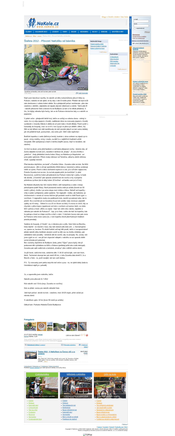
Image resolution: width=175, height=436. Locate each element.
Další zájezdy (122, 69)
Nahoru (125, 424)
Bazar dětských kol (103, 412)
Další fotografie (83, 93)
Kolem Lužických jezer (97, 48)
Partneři (111, 427)
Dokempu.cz (36, 366)
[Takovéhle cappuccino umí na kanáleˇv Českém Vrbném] (42, 331)
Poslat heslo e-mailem (139, 36)
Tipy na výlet (33, 410)
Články (29, 31)
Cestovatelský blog (35, 419)
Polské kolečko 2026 (96, 44)
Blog (34, 36)
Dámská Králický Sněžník (98, 46)
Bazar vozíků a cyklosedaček (106, 414)
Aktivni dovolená (54, 366)
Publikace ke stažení (70, 419)
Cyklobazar (44, 366)
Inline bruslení (114, 59)
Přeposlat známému (70, 345)
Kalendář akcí (41, 31)
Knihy (65, 31)
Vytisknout (84, 345)
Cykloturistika (42, 374)
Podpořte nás (119, 427)
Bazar (73, 31)
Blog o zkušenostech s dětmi (106, 417)
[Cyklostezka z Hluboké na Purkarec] (59, 331)
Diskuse (104, 31)
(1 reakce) (36, 345)
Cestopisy (32, 412)
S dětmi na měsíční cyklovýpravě (107, 419)
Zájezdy (55, 31)
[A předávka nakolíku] (72, 331)
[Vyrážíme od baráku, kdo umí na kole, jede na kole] (30, 331)
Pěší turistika (114, 61)
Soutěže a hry (117, 31)
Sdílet (85, 347)
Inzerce (99, 427)
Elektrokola (66, 408)
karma (26, 336)
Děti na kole (110, 374)
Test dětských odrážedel (104, 405)
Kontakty (105, 427)
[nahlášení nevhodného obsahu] (87, 335)
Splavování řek (114, 63)
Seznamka (84, 31)
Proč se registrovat (139, 38)
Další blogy (103, 52)
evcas (39, 36)
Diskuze (31, 403)
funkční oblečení (35, 367)
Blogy (94, 31)
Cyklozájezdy (114, 57)
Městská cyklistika (76, 374)
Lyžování (113, 65)
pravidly (60, 340)
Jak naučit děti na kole (104, 408)
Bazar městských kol (70, 410)
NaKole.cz (28, 36)
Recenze (32, 414)
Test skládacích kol (69, 405)
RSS (125, 427)
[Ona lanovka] (50, 331)
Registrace (136, 34)
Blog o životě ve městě (70, 417)
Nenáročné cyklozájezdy (105, 410)
